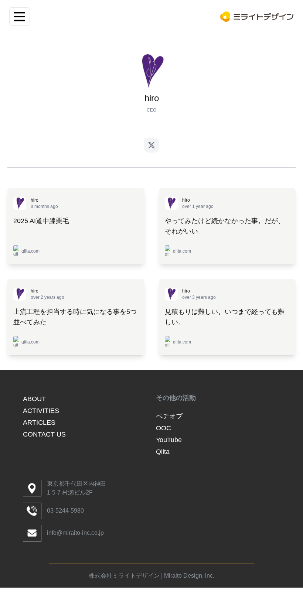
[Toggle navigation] (19, 16)
